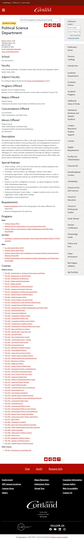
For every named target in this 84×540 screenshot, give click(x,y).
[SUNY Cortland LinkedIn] (59, 530)
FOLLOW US (58, 525)
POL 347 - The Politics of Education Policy (18, 372)
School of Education (72, 198)
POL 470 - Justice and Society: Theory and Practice (21, 417)
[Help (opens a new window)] (58, 25)
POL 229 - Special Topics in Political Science (19, 305)
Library (5, 492)
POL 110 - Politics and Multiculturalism (17, 281)
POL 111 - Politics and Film (13, 284)
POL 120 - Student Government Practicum (18, 289)
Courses (71, 141)
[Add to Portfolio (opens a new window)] (46, 25)
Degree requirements (11, 206)
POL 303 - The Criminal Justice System (17, 337)
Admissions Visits (41, 484)
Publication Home (72, 48)
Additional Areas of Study (74, 102)
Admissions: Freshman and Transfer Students (73, 114)
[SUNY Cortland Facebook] (50, 530)
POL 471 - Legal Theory (12, 419)
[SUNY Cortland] (42, 508)
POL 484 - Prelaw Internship (14, 430)
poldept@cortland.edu (13, 49)
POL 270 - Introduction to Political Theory (18, 324)
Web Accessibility (70, 488)
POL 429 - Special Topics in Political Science (19, 395)
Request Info (55, 468)
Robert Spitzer (6, 41)
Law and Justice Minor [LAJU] (14, 248)
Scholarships (73, 181)
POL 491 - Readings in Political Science (17, 438)
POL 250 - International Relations (15, 313)
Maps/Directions (41, 480)
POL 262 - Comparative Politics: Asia (16, 318)
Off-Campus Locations (11, 484)
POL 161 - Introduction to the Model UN (18, 450)
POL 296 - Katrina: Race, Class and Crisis (18, 332)
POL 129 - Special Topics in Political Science (19, 294)
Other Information (72, 255)
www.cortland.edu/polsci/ (10, 52)
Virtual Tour (39, 488)
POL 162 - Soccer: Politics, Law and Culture (19, 300)
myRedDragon (7, 2)
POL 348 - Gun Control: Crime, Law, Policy (18, 374)
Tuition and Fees (72, 245)
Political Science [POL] (12, 224)
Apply (39, 468)
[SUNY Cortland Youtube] (55, 530)
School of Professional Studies (72, 209)
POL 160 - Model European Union (15, 297)
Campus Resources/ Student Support (72, 130)
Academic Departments (73, 74)
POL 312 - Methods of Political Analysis (17, 348)
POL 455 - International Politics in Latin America (20, 409)
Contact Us (67, 492)
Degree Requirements (73, 148)
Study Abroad (73, 218)
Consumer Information (72, 480)
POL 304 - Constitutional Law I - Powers (18, 340)
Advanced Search (73, 38)
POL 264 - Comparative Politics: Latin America (20, 321)
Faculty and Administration (36, 81)
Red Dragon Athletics (72, 264)
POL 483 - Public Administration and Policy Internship (22, 427)
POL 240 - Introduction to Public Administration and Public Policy (26, 308)
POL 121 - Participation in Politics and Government (21, 292)
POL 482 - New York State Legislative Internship (20, 425)
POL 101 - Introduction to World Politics (18, 276)
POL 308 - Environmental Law (14, 345)
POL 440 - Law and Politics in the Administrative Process (23, 398)
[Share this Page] (50, 25)
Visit (27, 468)
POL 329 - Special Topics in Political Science (19, 356)
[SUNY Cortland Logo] (43, 10)
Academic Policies (72, 83)
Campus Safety (69, 484)
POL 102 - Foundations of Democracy (17, 278)
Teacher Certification (73, 226)
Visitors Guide (26, 2)
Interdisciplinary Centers (74, 173)
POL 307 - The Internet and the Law (16, 342)
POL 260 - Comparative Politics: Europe (17, 316)
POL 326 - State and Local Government (18, 353)
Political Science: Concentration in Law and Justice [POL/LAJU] (25, 226)
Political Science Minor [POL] (14, 250)
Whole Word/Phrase (75, 35)
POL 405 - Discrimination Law (14, 390)
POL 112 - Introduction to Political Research (19, 286)
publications (22, 537)
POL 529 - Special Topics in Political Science (19, 443)
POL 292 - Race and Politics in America (17, 329)
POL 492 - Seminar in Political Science (17, 441)
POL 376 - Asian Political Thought (15, 385)
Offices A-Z (16, 2)
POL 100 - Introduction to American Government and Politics (25, 273)
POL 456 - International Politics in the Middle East (21, 411)
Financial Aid (73, 166)
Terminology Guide (73, 235)
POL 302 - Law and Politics (13, 334)
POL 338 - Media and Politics (14, 364)
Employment (7, 480)
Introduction (73, 65)
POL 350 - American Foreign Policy (16, 377)
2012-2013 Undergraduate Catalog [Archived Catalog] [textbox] (36, 20)
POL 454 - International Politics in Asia (17, 406)
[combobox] (40, 20)
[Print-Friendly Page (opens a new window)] (54, 25)
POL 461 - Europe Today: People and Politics (19, 414)
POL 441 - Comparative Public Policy (16, 401)
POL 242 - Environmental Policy (15, 310)
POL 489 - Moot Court (12, 435)
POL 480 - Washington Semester (15, 422)
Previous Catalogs (71, 58)
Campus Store (8, 488)
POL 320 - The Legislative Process (15, 350)
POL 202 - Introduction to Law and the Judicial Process (22, 302)
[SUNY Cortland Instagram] (64, 530)
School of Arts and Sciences (73, 189)
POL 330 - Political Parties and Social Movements (21, 358)
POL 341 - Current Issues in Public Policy (18, 366)
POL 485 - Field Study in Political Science (18, 433)
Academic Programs (72, 93)
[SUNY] (25, 527)
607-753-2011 (43, 516)
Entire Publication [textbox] (73, 28)
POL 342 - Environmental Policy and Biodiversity (20, 369)
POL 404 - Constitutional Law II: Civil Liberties (20, 387)
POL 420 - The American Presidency (16, 393)
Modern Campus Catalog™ (59, 537)
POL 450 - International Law (14, 403)
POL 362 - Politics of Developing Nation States (20, 379)
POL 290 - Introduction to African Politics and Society (22, 326)
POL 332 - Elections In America (15, 361)
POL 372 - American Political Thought (17, 382)
